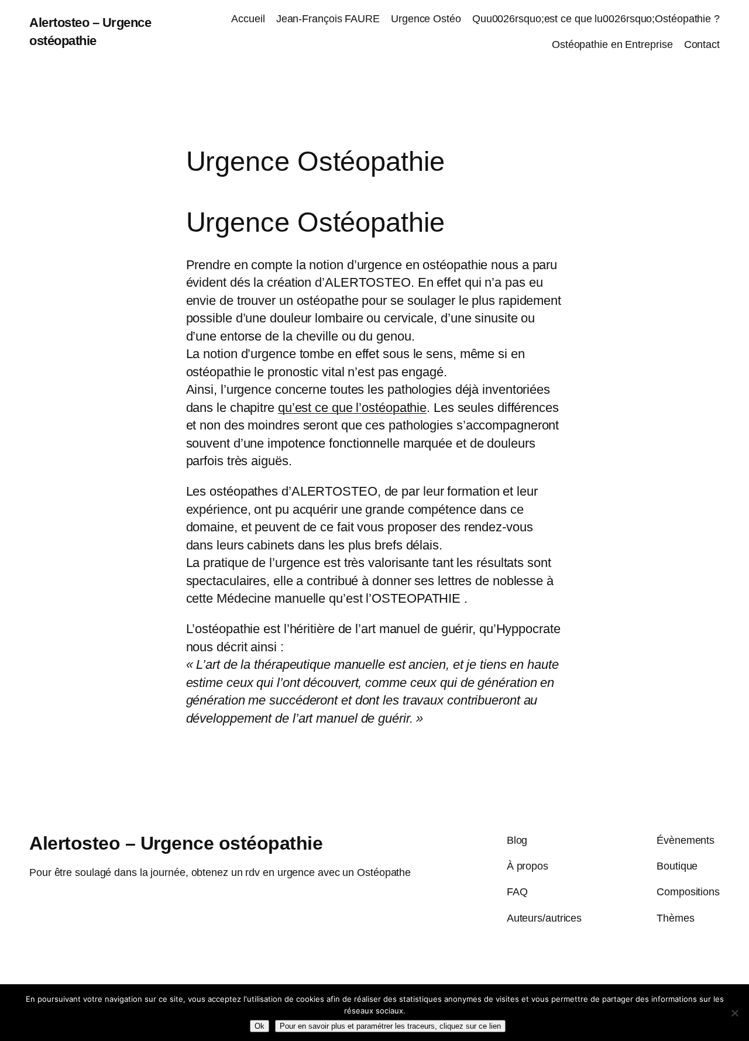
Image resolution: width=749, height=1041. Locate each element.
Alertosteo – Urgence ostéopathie (175, 843)
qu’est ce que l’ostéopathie (352, 407)
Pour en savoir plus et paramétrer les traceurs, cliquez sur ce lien (390, 1026)
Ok (259, 1026)
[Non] (734, 1013)
